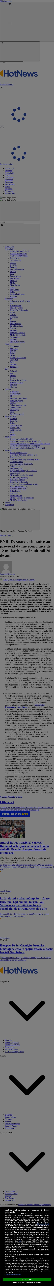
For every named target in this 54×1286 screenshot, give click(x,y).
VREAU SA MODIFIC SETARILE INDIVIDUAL (27, 1282)
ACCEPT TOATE (27, 1279)
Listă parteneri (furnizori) (13, 1274)
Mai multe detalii (43, 1224)
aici (20, 1241)
